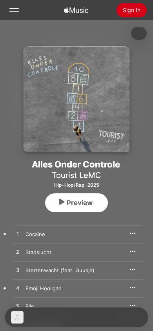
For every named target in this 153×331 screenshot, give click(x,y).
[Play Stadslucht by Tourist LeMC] (18, 252)
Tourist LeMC (76, 175)
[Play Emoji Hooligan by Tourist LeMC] (18, 288)
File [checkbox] (30, 306)
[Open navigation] (14, 10)
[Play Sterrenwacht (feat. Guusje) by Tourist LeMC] (18, 270)
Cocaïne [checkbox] (35, 234)
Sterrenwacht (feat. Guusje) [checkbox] (60, 270)
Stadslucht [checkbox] (38, 252)
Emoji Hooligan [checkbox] (44, 288)
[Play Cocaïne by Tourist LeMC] (18, 234)
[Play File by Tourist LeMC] (18, 306)
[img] (76, 10)
